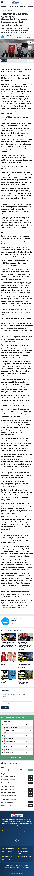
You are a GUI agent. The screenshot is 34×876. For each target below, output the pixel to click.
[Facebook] (15, 840)
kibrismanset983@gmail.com (18, 834)
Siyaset (30, 6)
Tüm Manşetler (8, 856)
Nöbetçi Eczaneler (9, 848)
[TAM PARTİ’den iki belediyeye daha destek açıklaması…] (8, 674)
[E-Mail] (12, 623)
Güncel (3, 6)
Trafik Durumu (8, 851)
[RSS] (18, 840)
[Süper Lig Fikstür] (32, 763)
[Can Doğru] (5, 621)
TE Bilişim (21, 873)
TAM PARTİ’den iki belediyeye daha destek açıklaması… (8, 681)
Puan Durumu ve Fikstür (23, 852)
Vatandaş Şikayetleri (9, 867)
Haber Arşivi (8, 859)
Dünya (22, 867)
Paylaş (5, 60)
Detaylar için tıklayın (17, 757)
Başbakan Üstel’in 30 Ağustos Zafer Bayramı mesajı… (8, 663)
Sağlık (20, 869)
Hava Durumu (23, 848)
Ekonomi (23, 6)
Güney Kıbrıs (15, 869)
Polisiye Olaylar (13, 6)
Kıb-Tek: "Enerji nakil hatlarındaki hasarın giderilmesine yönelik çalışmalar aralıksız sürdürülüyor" (24, 664)
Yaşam (18, 867)
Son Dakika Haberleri (25, 856)
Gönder (5, 707)
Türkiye (27, 867)
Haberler (3, 10)
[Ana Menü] (2, 2)
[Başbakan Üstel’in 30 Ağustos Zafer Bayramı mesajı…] (8, 656)
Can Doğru (14, 620)
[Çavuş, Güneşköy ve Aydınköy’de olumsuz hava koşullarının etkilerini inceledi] (25, 674)
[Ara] (31, 2)
